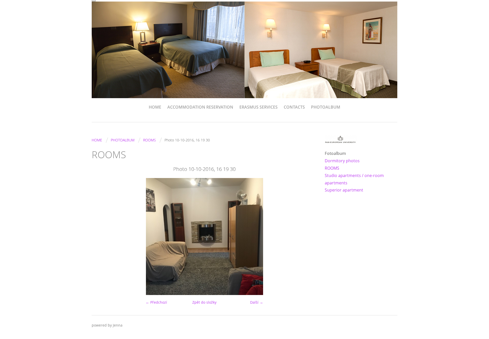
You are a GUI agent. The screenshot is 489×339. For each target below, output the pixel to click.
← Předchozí (156, 302)
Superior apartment (344, 190)
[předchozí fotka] (100, 236)
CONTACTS (294, 107)
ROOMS (149, 140)
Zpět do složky (204, 302)
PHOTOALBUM (325, 107)
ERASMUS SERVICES (258, 107)
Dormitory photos (342, 161)
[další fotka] (309, 236)
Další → (256, 302)
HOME (155, 107)
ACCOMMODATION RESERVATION (200, 107)
